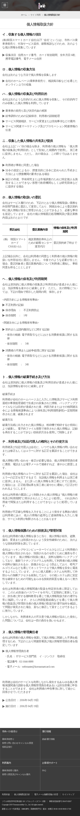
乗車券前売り (8, 739)
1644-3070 (25, 809)
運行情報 (46, 731)
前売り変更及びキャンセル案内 (16, 774)
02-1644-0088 (26, 661)
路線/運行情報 (48, 739)
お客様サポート (49, 762)
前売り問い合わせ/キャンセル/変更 (17, 743)
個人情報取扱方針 (22, 794)
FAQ (44, 770)
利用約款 (6, 794)
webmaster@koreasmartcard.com (38, 666)
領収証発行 (7, 747)
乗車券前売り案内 (10, 770)
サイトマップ (68, 794)
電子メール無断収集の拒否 (46, 794)
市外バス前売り (9, 731)
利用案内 (6, 762)
